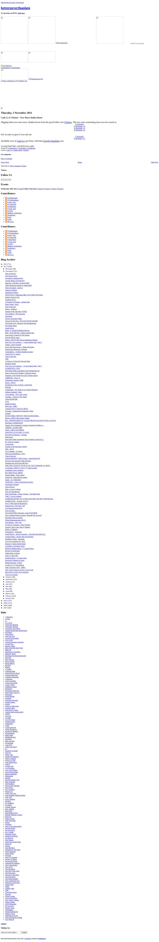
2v (6, 621)
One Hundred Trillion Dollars (15, 795)
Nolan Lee (8, 791)
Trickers (68, 122)
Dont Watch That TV (12, 693)
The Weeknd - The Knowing (15, 314)
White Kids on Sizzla (12, 553)
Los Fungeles (9, 768)
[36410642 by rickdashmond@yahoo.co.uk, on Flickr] (79, 124)
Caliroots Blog (10, 671)
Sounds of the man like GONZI (16, 311)
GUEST (10, 211)
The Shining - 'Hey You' (13, 522)
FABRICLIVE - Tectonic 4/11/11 (16, 501)
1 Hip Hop (9, 617)
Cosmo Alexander (11, 683)
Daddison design (11, 687)
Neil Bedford (9, 784)
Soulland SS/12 (10, 300)
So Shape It (9, 838)
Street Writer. (9, 854)
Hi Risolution (9, 733)
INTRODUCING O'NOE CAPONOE (18, 385)
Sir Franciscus (10, 830)
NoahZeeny (11, 215)
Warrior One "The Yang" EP (15, 506)
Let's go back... (10, 511)
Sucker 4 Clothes (11, 859)
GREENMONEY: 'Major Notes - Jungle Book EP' (22, 458)
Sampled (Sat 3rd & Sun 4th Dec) (16, 463)
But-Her (8, 665)
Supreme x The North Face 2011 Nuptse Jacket (21, 375)
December (9, 269)
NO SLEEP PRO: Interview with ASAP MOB (21, 513)
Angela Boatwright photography (16, 630)
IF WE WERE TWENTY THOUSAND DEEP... (22, 416)
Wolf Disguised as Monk (13, 918)
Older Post (154, 162)
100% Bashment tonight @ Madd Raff (18, 285)
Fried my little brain (12, 706)
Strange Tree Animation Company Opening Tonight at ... (24, 425)
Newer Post (5, 162)
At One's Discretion (12, 638)
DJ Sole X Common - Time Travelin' (17, 525)
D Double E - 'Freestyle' (13, 532)
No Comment (9, 790)
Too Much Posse (11, 326)
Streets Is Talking (11, 290)
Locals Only (9, 766)
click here (21, 13)
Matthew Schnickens (14, 213)
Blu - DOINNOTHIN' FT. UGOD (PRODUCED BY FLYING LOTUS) (30, 420)
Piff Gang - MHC (11, 406)
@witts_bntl (11, 209)
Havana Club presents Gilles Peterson (18, 461)
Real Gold (8, 811)
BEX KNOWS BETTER (14, 648)
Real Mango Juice (11, 813)
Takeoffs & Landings (12, 863)
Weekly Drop (9, 908)
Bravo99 (8, 658)
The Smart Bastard (11, 879)
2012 (5, 264)
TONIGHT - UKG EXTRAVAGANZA (19, 482)
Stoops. (7, 846)
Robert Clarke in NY (12, 297)
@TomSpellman (12, 200)
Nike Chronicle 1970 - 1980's (15, 567)
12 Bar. (7, 619)
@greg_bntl (11, 202)
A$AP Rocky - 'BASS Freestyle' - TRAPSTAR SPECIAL (25, 534)
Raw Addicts (9, 809)
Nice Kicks (9, 788)
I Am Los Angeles (11, 575)
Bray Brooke (9, 660)
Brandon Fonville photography (15, 656)
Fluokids (8, 698)
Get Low (8, 716)
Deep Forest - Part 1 (12, 304)
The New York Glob (12, 871)
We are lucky (9, 906)
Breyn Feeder (9, 662)
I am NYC (8, 745)
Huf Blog (8, 739)
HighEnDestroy (10, 737)
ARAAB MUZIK (11, 399)
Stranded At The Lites (12, 850)
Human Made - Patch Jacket (14, 475)
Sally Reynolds (10, 821)
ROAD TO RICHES (12, 551)
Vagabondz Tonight (12, 484)
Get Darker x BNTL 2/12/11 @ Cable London (21, 468)
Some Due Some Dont (13, 842)
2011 (5, 266)
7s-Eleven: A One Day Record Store (17, 361)
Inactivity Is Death (11, 751)
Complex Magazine (12, 677)
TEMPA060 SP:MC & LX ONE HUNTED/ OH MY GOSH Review (29, 499)
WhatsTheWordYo (11, 912)
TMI (6, 890)
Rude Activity (10, 819)
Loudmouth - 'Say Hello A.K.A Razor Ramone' (21, 390)
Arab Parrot (9, 634)
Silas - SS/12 (9, 449)
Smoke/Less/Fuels (11, 836)
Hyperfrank (9, 743)
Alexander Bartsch (11, 627)
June (7, 586)
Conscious (8, 679)
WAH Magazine (10, 904)
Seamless (8, 824)
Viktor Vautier (10, 902)
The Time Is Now (11, 276)
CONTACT (28, 939)
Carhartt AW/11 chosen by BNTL (16, 409)
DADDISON (42, 939)
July (7, 584)
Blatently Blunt (10, 654)
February (9, 596)
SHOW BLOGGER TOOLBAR (12, 3)
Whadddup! (9, 910)
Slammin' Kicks (10, 834)
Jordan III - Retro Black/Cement (16, 477)
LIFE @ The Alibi (11, 556)
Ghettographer (10, 722)
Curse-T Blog (10, 685)
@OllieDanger (12, 198)
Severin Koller (10, 828)
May (7, 589)
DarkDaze (8, 689)
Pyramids (8, 805)
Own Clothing (10, 799)
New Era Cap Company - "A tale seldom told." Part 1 (23, 366)
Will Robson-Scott (11, 916)
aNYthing (8, 632)
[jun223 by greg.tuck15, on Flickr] (40, 189)
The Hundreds (10, 869)
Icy (6, 749)
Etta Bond (8, 316)
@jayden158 (11, 204)
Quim (9, 217)
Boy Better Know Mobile (14, 473)
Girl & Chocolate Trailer (13, 319)
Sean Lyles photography (13, 826)
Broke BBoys (10, 663)
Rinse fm (8, 817)
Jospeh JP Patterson (11, 757)
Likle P (7, 764)
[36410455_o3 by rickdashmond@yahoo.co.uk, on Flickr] (79, 139)
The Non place (10, 873)
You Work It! (9, 919)
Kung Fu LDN (10, 760)
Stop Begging (10, 848)
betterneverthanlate (15, 8)
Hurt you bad (9, 741)
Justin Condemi (10, 758)
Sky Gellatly (9, 832)
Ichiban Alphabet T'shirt (13, 392)
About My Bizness (11, 625)
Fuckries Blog (10, 708)
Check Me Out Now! (12, 673)
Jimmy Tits (9, 755)
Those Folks (9, 885)
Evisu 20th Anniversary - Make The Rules (19, 347)
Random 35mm (10, 364)
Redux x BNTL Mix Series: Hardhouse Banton (21, 340)
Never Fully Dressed (12, 786)
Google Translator (51, 141)
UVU (7, 402)
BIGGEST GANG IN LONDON (17, 572)
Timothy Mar (9, 888)
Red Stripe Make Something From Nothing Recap (22, 371)
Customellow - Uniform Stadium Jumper (19, 352)
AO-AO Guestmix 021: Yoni (15, 541)
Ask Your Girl (10, 636)
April (8, 591)
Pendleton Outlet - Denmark (14, 539)
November (9, 271)
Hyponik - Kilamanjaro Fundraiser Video (19, 411)
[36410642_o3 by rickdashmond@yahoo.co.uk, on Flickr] (79, 126)
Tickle (9, 219)
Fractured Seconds (11, 700)
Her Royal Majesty (11, 731)
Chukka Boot (17, 150)
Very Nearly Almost (12, 900)
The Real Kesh (10, 877)
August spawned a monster (14, 642)
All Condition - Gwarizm (13, 451)
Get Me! (8, 718)
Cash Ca (20, 141)
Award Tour (9, 644)
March (8, 594)
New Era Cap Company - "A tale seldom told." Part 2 (23, 342)
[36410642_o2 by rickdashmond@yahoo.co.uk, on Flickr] (79, 130)
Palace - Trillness (11, 309)
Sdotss (7, 822)
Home (80, 162)
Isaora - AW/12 (10, 383)
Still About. (9, 437)
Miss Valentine (10, 782)
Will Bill (8, 387)
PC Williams (9, 803)
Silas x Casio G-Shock (13, 489)
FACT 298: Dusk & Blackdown (16, 503)
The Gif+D (9, 867)
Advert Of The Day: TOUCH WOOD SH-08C (21, 321)
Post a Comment (6, 159)
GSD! (7, 726)
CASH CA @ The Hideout (14, 565)
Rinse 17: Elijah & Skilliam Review (17, 330)
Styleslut (8, 855)
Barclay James (10, 646)
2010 (5, 601)
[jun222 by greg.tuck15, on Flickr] (60, 189)
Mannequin (9, 776)
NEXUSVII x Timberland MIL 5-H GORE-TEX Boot (24, 295)
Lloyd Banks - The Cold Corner (16, 394)
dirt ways (10, 222)
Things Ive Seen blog (12, 883)
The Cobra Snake (11, 865)
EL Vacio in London (12, 442)
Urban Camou (10, 896)
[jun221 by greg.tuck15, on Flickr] (47, 189)
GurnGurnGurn (10, 727)
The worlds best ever (12, 881)
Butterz (7, 667)
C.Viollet (8, 669)
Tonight (7, 413)
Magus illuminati (11, 774)
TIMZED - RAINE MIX (13, 428)
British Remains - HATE (13, 563)
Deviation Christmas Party (14, 278)
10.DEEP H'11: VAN (12, 368)
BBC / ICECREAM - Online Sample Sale (19, 333)
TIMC (7, 886)
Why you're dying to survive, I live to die (19, 570)
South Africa (9, 328)
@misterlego (12, 148)
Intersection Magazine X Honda (16, 349)
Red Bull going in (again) (14, 518)
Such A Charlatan (11, 857)
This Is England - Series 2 (14, 288)
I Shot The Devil (11, 747)
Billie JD (8, 650)
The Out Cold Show (12, 875)
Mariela (7, 778)
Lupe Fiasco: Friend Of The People (17, 335)
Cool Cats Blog (10, 681)
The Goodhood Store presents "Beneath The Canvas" (23, 515)
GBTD (7, 714)
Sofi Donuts (9, 840)
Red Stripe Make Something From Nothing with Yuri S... (24, 439)
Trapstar (8, 894)
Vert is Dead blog (11, 898)
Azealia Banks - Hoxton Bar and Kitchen (19, 537)
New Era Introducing (12, 492)
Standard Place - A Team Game (16, 558)
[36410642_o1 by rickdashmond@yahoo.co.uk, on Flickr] (79, 128)
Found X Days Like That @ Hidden (17, 527)
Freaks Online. (10, 702)
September (9, 579)
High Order (9, 735)
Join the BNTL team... (12, 338)
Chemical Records (11, 675)
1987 (7, 359)
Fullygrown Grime (11, 710)
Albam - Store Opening (13, 345)
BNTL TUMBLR (11, 530)
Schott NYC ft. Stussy (12, 354)
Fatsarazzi (8, 694)
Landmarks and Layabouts (14, 470)
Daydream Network (12, 691)
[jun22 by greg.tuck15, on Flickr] (53, 189)
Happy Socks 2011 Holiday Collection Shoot (20, 373)
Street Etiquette (10, 852)
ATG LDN (9, 640)
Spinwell (8, 844)
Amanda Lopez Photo (12, 629)
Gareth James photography (14, 712)
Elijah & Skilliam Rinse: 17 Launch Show (19, 548)
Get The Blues (10, 720)
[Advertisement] (16, 95)
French (7, 704)
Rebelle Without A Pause (13, 815)
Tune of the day (10, 274)
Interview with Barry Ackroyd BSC (17, 283)
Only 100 (8, 797)
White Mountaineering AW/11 (15, 520)
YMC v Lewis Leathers (13, 496)
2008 (5, 605)
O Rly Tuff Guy (10, 793)
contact (3, 924)
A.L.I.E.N (8, 623)
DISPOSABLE (10, 404)
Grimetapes (9, 724)
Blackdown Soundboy (13, 652)
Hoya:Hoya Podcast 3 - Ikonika (16, 435)
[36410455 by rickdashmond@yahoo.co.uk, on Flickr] (79, 137)
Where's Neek (10, 914)
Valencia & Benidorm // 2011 (15, 454)
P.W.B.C (8, 801)
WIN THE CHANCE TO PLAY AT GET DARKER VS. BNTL (27, 466)
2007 (5, 608)
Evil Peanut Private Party (13, 508)
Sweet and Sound (11, 861)
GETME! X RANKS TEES (15, 546)
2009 (5, 603)
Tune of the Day (10, 356)
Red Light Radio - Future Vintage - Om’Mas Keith (22, 494)
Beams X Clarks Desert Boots (15, 544)
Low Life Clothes (11, 770)
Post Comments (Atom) (18, 166)
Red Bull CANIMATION (14, 423)
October (8, 577)
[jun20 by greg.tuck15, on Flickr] (20, 189)
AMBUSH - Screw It (12, 378)
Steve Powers (9, 487)
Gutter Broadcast (11, 729)
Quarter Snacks (10, 807)
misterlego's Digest (11, 292)
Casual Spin (9, 444)
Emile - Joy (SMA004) (13, 480)
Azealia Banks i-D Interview (15, 281)
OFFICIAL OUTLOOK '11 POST (17, 432)
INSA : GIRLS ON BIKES (14, 430)
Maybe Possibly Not (12, 780)
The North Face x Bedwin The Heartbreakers (20, 323)
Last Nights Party (11, 762)
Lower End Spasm (11, 772)
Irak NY (8, 753)
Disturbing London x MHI (14, 380)
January (8, 598)
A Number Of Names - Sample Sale (17, 302)
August (8, 582)
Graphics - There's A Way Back (16, 397)
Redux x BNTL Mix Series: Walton (17, 418)
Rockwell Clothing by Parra (14, 560)
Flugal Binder (10, 696)
